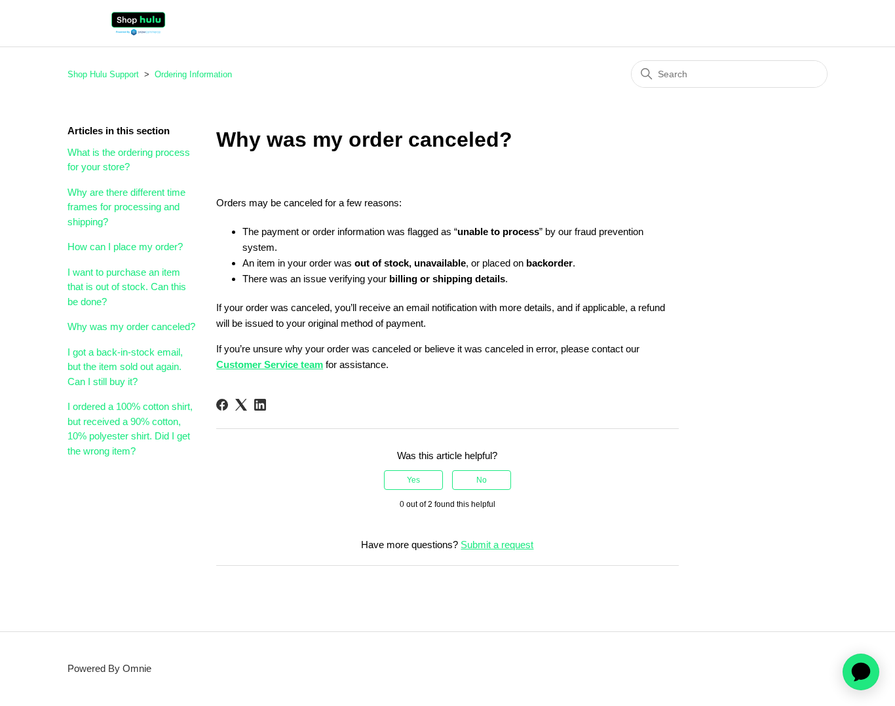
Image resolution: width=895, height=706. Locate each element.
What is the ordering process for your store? (128, 160)
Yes (413, 480)
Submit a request (497, 544)
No (481, 480)
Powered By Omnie (109, 668)
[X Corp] (241, 405)
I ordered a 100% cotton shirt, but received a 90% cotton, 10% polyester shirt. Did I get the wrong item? (130, 428)
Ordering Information (193, 74)
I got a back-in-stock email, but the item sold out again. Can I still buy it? (125, 366)
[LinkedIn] (260, 405)
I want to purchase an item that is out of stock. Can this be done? (126, 287)
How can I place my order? (125, 246)
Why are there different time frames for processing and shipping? (126, 207)
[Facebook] (222, 405)
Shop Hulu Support (103, 74)
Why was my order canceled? (131, 326)
